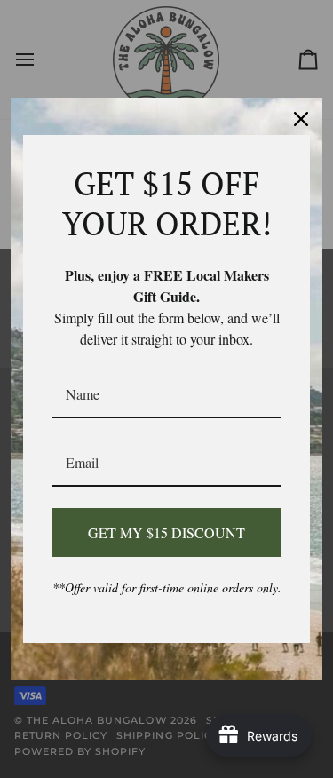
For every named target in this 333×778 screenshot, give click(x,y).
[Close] (301, 119)
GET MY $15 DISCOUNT (166, 532)
